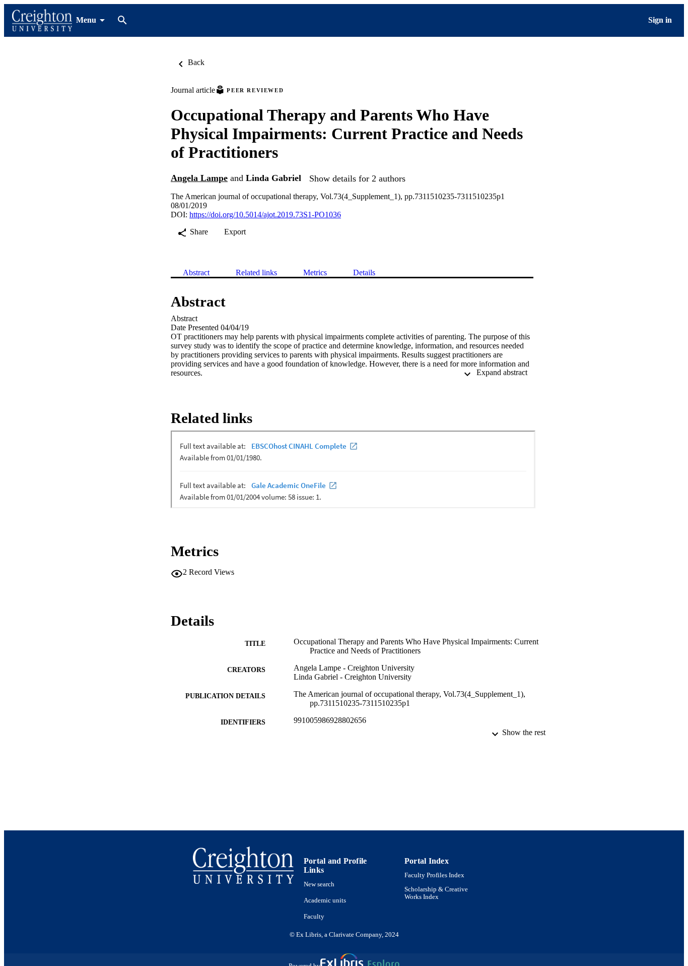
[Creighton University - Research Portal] (42, 20)
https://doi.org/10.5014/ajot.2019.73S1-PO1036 (265, 214)
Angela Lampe (199, 178)
